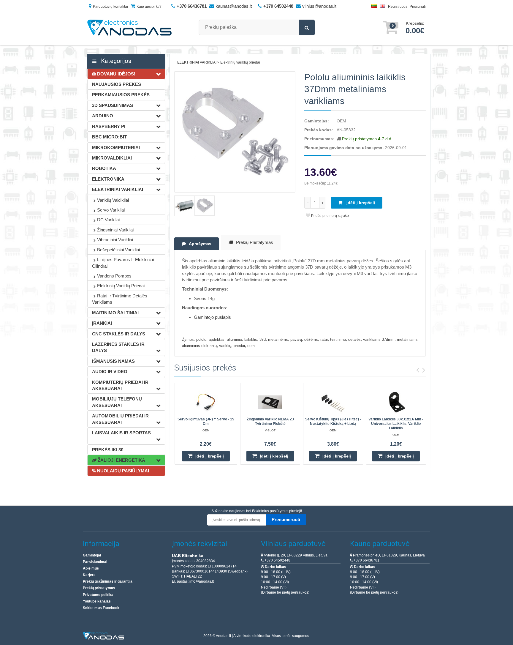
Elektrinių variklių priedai (121, 285)
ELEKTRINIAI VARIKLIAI (117, 189)
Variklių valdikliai (113, 200)
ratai (324, 339)
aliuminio (234, 339)
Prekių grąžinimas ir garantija (107, 581)
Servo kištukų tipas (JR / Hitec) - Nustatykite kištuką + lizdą (333, 421)
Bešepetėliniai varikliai (118, 249)
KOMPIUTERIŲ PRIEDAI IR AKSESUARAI (120, 385)
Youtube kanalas (97, 601)
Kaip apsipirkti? (149, 6)
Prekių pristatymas (254, 242)
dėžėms (311, 339)
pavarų (296, 339)
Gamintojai (92, 555)
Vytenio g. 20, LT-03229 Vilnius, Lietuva (295, 555)
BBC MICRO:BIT (109, 136)
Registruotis (397, 6)
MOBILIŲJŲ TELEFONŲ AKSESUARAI (117, 402)
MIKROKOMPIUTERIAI (116, 147)
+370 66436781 (366, 560)
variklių (225, 345)
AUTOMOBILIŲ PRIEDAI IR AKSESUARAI (120, 419)
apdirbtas (216, 339)
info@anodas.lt (201, 581)
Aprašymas (200, 243)
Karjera (89, 575)
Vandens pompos (114, 275)
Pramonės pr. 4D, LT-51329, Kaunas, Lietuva (388, 555)
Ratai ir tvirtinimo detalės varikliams (119, 299)
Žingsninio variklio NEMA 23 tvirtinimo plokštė (270, 421)
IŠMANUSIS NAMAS (113, 361)
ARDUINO (102, 115)
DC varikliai (108, 219)
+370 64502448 (277, 560)
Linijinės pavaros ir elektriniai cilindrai (123, 262)
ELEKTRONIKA (108, 179)
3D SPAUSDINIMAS (112, 105)
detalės (354, 339)
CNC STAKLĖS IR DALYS (118, 333)
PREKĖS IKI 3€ (107, 449)
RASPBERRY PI (108, 126)
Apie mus (91, 568)
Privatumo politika (98, 595)
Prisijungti (418, 6)
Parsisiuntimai (95, 562)
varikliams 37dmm (379, 339)
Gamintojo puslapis (212, 317)
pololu (201, 339)
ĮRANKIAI (102, 323)
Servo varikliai (111, 209)
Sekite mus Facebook (101, 608)
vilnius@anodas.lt (319, 6)
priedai (239, 345)
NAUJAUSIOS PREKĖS (116, 84)
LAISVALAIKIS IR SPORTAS (121, 432)
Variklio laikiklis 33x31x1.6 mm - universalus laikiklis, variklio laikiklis (395, 423)
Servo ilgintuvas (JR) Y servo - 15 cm (206, 421)
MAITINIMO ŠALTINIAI (115, 312)
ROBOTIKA (104, 168)
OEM (341, 121)
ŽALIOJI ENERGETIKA (120, 460)
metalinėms (278, 339)
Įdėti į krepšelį (360, 202)
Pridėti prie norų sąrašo (329, 216)
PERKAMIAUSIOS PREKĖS (121, 94)
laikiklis (250, 339)
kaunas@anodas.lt (234, 6)
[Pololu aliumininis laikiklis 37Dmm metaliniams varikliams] (235, 132)
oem (251, 345)
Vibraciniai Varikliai (115, 239)
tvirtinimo (338, 339)
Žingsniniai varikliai (115, 229)
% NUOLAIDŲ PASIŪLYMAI (120, 470)
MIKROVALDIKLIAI (112, 157)
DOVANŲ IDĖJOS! (115, 73)
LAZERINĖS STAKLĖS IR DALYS (118, 347)
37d (262, 339)
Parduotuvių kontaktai (110, 6)
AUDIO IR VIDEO (109, 371)
